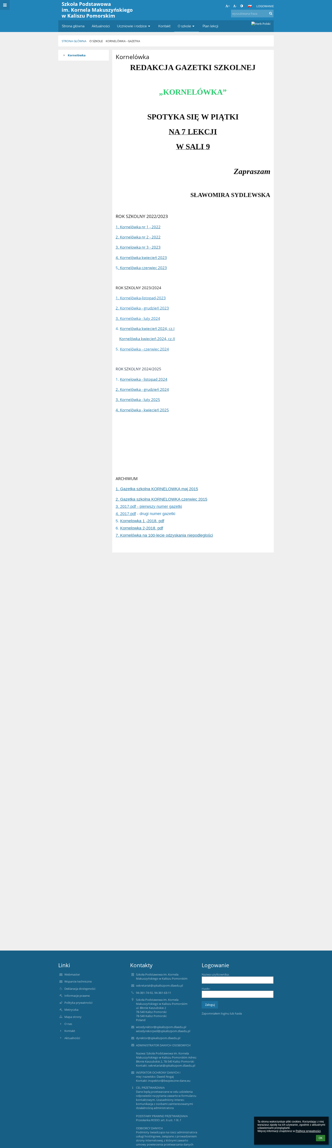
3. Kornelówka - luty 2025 (138, 399)
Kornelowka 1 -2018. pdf (142, 521)
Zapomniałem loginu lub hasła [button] (222, 1013)
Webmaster (72, 974)
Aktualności (72, 1038)
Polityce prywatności (308, 1131)
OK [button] (321, 1138)
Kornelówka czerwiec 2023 (142, 267)
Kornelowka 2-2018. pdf (141, 528)
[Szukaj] (270, 13)
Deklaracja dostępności (79, 989)
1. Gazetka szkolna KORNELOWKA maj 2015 (157, 489)
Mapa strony (73, 1017)
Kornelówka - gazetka (123, 41)
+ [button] (229, 6)
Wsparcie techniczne (78, 981)
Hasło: (206, 989)
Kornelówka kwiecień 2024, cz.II (147, 338)
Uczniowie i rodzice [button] (132, 26)
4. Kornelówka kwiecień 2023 (141, 257)
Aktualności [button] (101, 26)
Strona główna (74, 41)
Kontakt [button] (164, 26)
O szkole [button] (184, 26)
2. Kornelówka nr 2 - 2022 (138, 237)
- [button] (236, 6)
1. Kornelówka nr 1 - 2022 (138, 226)
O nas (68, 1024)
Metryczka (71, 1010)
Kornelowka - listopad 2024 (143, 379)
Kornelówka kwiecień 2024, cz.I (147, 328)
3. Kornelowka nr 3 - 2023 (138, 247)
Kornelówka (77, 55)
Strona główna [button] (73, 26)
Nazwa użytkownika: (215, 974)
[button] (241, 6)
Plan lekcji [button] (210, 26)
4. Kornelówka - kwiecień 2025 (142, 409)
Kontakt (69, 1031)
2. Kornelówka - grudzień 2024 (142, 389)
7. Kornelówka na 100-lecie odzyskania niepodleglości (164, 535)
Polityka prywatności (78, 1003)
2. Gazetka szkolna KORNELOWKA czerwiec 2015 (161, 499)
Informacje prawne (77, 996)
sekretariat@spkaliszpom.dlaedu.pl (159, 985)
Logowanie (265, 6)
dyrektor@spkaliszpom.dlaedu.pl (158, 1038)
